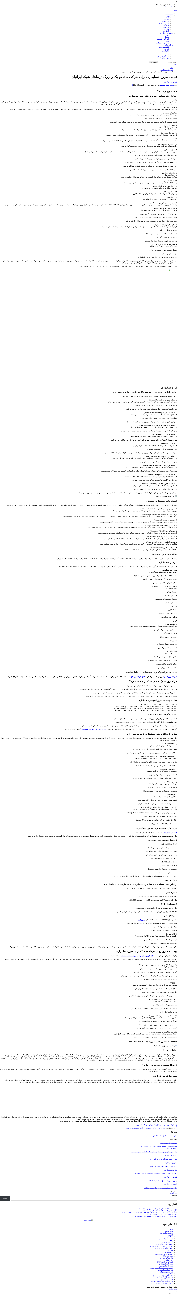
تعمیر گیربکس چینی (166, 1266)
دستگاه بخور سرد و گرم (165, 1277)
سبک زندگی (169, 45)
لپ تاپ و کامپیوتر (163, 39)
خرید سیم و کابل (167, 1256)
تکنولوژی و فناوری (166, 33)
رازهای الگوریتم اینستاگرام (164, 1248)
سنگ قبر (170, 1237)
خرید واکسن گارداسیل (165, 1270)
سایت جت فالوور (167, 1242)
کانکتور (170, 1274)
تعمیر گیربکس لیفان (166, 1264)
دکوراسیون (165, 51)
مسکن (166, 29)
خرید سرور (170, 1124)
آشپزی (166, 49)
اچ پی (175, 1124)
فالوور (171, 1235)
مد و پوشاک (165, 58)
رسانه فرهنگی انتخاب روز (164, 1244)
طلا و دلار (165, 27)
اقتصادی (166, 17)
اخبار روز (170, 16)
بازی (167, 41)
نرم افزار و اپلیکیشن (162, 43)
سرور (165, 1124)
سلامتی (166, 53)
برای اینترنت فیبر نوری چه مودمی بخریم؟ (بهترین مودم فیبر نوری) (155, 1216)
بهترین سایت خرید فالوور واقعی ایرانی (160, 1246)
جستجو (174, 1195)
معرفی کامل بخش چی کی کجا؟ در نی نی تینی (161, 1135)
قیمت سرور (141, 1124)
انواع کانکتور (169, 1260)
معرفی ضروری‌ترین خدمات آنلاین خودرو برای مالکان (159, 1210)
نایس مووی (169, 1231)
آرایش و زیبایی (164, 47)
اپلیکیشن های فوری (166, 1233)
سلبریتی (166, 54)
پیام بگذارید (173, 1193)
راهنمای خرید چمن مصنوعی (163, 1254)
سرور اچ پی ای (158, 1124)
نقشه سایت (169, 6)
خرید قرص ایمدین (167, 1279)
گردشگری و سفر (163, 56)
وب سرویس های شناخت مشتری (162, 1281)
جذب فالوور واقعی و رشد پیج (163, 1275)
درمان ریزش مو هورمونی (168, 1143)
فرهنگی (166, 25)
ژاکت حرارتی (168, 1252)
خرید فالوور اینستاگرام (165, 1238)
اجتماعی (166, 19)
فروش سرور (149, 1124)
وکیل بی (170, 1240)
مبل (171, 1229)
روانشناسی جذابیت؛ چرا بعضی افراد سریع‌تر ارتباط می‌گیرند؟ (156, 1208)
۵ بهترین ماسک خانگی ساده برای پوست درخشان (160, 1214)
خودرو (167, 35)
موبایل (167, 37)
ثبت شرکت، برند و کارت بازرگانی (161, 1268)
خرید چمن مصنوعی (166, 1272)
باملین (175, 10)
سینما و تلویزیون (163, 23)
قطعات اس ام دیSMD (165, 1262)
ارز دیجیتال (165, 21)
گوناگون (166, 31)
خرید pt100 (169, 1250)
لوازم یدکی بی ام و (166, 1258)
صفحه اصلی (169, 14)
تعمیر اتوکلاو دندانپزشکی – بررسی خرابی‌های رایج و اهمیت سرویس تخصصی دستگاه (149, 1212)
